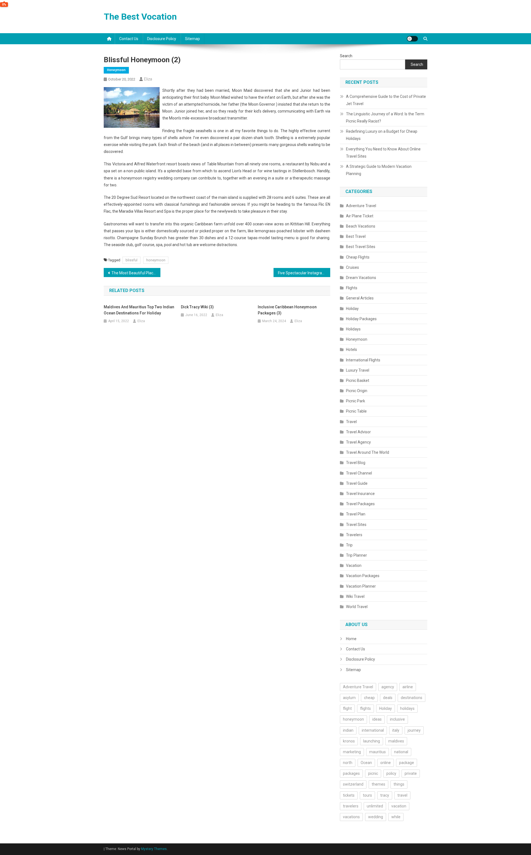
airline (407, 687)
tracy (384, 795)
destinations (411, 697)
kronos (349, 741)
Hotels (351, 349)
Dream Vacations (361, 277)
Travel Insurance (360, 493)
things (399, 784)
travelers (350, 806)
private (411, 773)
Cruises (352, 267)
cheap (369, 697)
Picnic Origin (356, 391)
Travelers (354, 535)
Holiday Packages (361, 319)
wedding (375, 817)
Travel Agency (358, 442)
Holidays (353, 329)
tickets (349, 795)
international (373, 730)
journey (414, 730)
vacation (398, 806)
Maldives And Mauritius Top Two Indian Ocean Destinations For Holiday (139, 310)
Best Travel (356, 236)
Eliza (148, 79)
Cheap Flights (357, 257)
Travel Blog (355, 462)
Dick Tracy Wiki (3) (197, 307)
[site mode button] (412, 38)
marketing (352, 752)
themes (378, 784)
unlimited (375, 806)
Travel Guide (357, 483)
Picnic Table (356, 411)
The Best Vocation (140, 16)
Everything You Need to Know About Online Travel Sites (383, 152)
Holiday (352, 308)
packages (351, 773)
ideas (377, 719)
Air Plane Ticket (359, 216)
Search (346, 56)
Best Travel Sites (360, 246)
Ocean (366, 762)
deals (387, 697)
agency (387, 687)
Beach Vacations (360, 226)
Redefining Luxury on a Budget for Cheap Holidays (381, 135)
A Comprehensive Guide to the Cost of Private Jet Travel (386, 100)
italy (395, 730)
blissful (131, 260)
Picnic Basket (357, 380)
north (347, 762)
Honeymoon (116, 70)
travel (402, 795)
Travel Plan (355, 514)
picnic (373, 773)
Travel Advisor (358, 432)
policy (391, 773)
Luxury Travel (357, 370)
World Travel (357, 606)
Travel (351, 421)
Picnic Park (355, 401)
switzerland (353, 784)
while (395, 817)
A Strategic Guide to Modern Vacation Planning (379, 170)
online (385, 762)
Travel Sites (356, 524)
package (406, 762)
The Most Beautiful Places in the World (135, 273)
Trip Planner (356, 555)
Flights (351, 288)
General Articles (360, 298)
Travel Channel (359, 473)
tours (367, 795)
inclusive (397, 719)
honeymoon (155, 260)
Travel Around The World (367, 452)
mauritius (377, 752)
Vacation (353, 565)
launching (371, 741)
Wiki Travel (355, 596)
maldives (396, 741)
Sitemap (192, 39)
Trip (349, 545)
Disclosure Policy (161, 39)
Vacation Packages (362, 576)
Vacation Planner (361, 586)
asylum (349, 697)
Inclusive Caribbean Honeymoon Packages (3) (287, 310)
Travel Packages (360, 504)
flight (347, 708)
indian (348, 730)
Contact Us (128, 39)
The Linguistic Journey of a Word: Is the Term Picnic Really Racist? (385, 117)
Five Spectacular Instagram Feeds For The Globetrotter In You (304, 273)
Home (351, 639)
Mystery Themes (154, 849)
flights (365, 708)
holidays (407, 708)
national (401, 752)
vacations (351, 817)
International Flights (363, 360)
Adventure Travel (361, 206)
